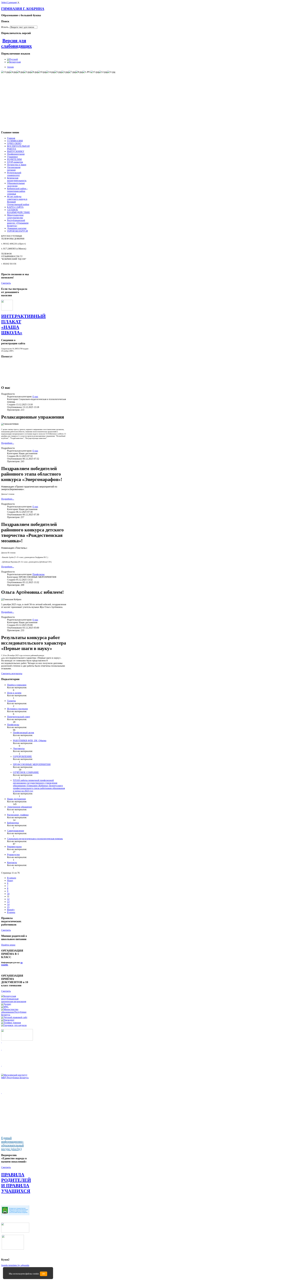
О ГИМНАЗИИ (15, 141)
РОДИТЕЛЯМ (14, 159)
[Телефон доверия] (11, 1022)
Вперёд (10, 909)
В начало (11, 878)
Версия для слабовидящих (16, 43)
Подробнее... (7, 443)
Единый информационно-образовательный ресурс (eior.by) (12, 1143)
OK (43, 1274)
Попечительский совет (18, 716)
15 (8, 907)
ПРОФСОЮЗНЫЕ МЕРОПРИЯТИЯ (32, 764)
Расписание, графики (18, 815)
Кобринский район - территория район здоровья (17, 191)
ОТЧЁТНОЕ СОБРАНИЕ (26, 772)
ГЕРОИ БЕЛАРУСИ (17, 231)
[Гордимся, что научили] (14, 1025)
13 (8, 901)
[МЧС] (5, 1006)
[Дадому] (6, 1004)
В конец (11, 912)
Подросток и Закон (16, 164)
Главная (11, 138)
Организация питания (13, 168)
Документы (19, 748)
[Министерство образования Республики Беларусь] (15, 1014)
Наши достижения (16, 799)
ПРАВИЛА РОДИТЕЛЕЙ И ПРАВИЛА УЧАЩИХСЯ (16, 1183)
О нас (35, 396)
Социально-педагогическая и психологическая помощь (35, 838)
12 (8, 899)
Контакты (12, 862)
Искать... (5, 27)
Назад (10, 880)
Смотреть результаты (11, 673)
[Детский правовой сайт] (14, 1017)
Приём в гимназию (16, 685)
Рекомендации (14, 846)
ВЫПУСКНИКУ (15, 151)
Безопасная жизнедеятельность (16, 179)
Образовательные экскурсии (16, 184)
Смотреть (6, 283)
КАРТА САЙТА (15, 207)
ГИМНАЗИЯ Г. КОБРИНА (22, 9)
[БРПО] (15, 1001)
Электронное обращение (19, 807)
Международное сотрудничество (15, 216)
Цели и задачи (14, 693)
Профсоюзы (38, 574)
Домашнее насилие (16, 228)
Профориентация (15, 154)
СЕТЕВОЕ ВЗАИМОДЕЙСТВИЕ (18, 211)
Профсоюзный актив (23, 732)
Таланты (11, 700)
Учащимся (12, 156)
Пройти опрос (8, 945)
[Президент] (7, 1020)
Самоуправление (15, 830)
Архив (10, 67)
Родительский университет (14, 173)
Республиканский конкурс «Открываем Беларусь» (17, 223)
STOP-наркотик (15, 162)
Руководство (13, 854)
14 (8, 904)
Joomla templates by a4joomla (15, 1265)
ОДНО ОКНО (14, 143)
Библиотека (13, 822)
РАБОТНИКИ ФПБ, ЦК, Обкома (29, 740)
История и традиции (17, 708)
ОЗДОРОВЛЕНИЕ (22, 756)
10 (8, 893)
